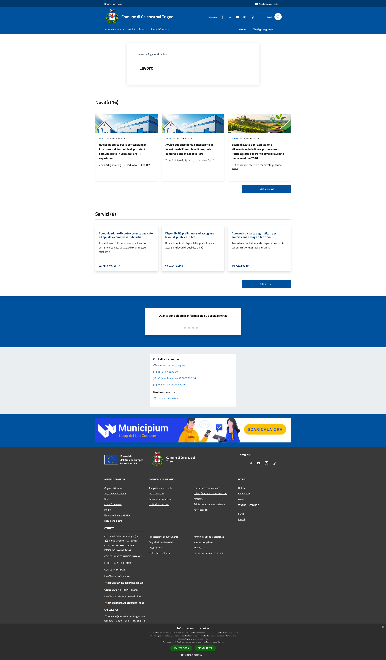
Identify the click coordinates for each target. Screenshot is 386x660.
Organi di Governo (113, 488)
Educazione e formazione (206, 488)
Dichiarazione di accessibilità (208, 553)
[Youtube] (236, 17)
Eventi (241, 519)
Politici (107, 510)
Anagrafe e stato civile (160, 488)
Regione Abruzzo (113, 4)
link (221, 642)
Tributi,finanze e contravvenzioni (210, 493)
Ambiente (199, 499)
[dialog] (193, 642)
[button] (193, 654)
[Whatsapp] (251, 17)
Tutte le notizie (266, 189)
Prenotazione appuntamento (163, 536)
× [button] (382, 627)
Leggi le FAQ (155, 547)
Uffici (107, 499)
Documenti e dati (113, 520)
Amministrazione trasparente (209, 536)
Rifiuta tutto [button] (205, 648)
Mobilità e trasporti (159, 504)
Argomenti (153, 54)
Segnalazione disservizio (161, 542)
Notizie (241, 488)
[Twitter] (229, 17)
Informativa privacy (204, 542)
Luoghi (241, 514)
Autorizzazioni (201, 509)
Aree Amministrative (115, 493)
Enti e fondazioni (113, 504)
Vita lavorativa (156, 493)
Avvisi (102, 138)
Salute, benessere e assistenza (209, 504)
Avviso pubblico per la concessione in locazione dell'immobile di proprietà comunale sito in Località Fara (189, 149)
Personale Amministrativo (117, 515)
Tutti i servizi (266, 284)
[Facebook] (221, 17)
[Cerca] (278, 16)
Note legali (199, 547)
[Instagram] (244, 17)
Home (141, 54)
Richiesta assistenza (159, 553)
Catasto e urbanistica (160, 499)
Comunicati (244, 493)
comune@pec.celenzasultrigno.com (126, 616)
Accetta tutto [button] (181, 648)
